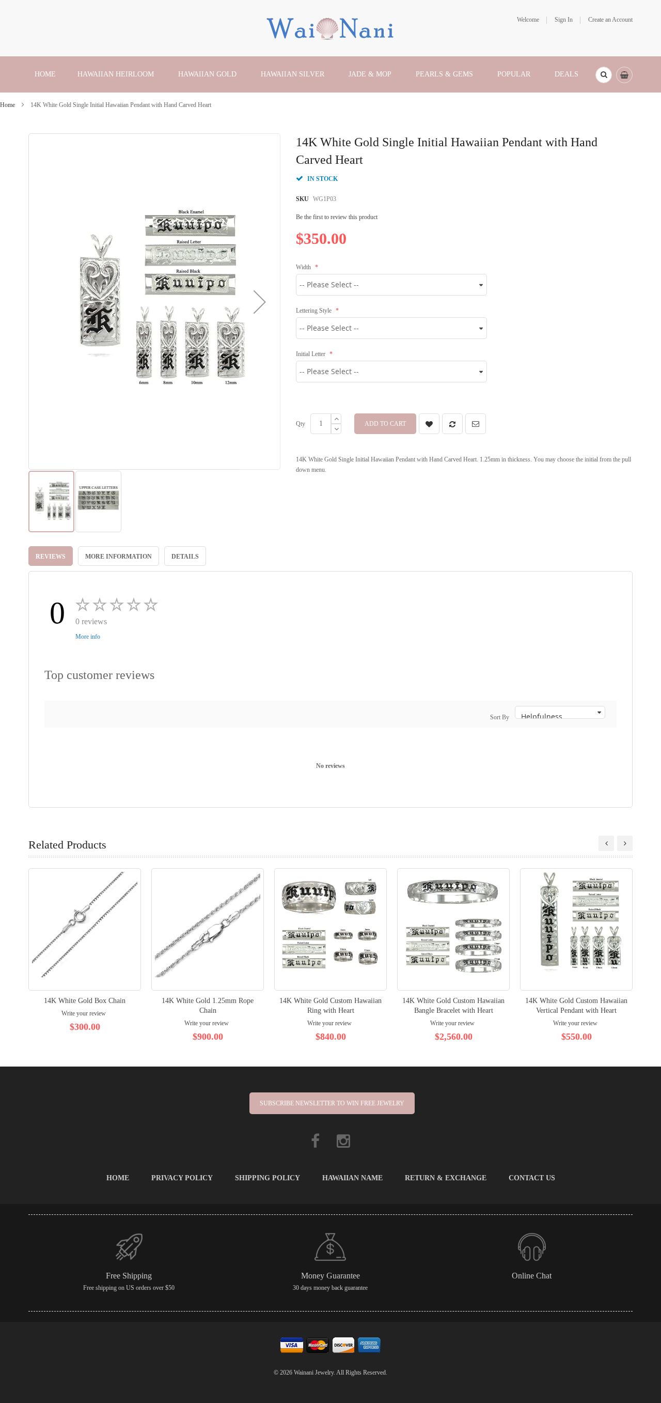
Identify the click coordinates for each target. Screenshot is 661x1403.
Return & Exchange (445, 1178)
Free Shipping (129, 1275)
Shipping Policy (267, 1178)
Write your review (83, 1013)
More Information (118, 556)
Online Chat (532, 1275)
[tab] (50, 556)
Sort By (499, 717)
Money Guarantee (330, 1275)
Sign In (564, 19)
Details (185, 556)
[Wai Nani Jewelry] (330, 27)
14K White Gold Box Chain (84, 1001)
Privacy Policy (182, 1178)
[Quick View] (84, 929)
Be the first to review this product (336, 217)
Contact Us (532, 1178)
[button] (259, 301)
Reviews (51, 556)
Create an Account (610, 19)
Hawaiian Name (352, 1178)
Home (7, 105)
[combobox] (603, 75)
